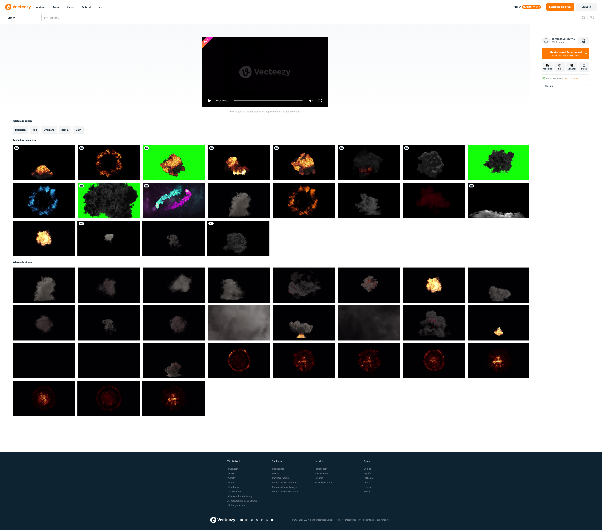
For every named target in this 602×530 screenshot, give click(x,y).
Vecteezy (232, 473)
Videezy (231, 477)
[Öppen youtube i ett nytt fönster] (272, 520)
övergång (49, 129)
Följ (583, 42)
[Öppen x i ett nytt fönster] (267, 520)
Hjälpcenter (321, 468)
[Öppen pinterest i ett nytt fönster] (257, 520)
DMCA (275, 473)
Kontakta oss (321, 473)
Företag (231, 482)
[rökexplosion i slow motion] (498, 200)
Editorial (86, 7)
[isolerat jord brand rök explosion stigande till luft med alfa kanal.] (239, 200)
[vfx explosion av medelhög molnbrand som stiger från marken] (434, 200)
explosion (20, 129)
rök (35, 129)
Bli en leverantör (323, 482)
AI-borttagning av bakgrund (242, 500)
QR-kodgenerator (236, 505)
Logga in (586, 6)
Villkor (339, 519)
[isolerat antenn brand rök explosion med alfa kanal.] (174, 285)
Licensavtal (278, 468)
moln (78, 129)
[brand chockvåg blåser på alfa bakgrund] (239, 360)
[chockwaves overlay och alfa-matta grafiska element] (109, 162)
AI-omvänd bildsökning (239, 496)
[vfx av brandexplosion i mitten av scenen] (434, 162)
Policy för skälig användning (376, 519)
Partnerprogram (280, 477)
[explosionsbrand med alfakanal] (239, 162)
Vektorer (40, 7)
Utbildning (233, 486)
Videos (70, 7)
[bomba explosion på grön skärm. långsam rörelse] (44, 162)
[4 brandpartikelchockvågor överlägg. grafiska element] (44, 200)
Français (368, 486)
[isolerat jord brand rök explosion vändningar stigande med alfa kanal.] (498, 322)
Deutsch (368, 482)
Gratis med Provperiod (566, 53)
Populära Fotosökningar (284, 486)
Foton (56, 7)
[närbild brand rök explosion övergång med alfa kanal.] (239, 322)
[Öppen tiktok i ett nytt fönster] (262, 520)
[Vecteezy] (18, 7)
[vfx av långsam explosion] (238, 238)
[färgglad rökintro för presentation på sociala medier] (174, 200)
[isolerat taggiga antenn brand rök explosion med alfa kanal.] (173, 238)
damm (65, 129)
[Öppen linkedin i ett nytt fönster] (252, 520)
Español (368, 473)
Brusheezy (232, 468)
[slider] (268, 100)
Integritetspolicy (353, 519)
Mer (101, 7)
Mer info (549, 86)
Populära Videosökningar (285, 491)
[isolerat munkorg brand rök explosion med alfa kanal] (109, 285)
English (368, 468)
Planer (517, 6)
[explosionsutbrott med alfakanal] (369, 162)
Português (369, 477)
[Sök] (583, 18)
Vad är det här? (571, 78)
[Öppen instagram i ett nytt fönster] (247, 520)
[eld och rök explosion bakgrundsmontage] (108, 238)
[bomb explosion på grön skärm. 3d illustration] (498, 162)
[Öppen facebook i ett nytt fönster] (241, 520)
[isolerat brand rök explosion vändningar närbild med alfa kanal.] (44, 238)
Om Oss (319, 477)
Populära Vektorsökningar (286, 482)
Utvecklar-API (234, 491)
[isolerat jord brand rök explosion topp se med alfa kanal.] (304, 285)
